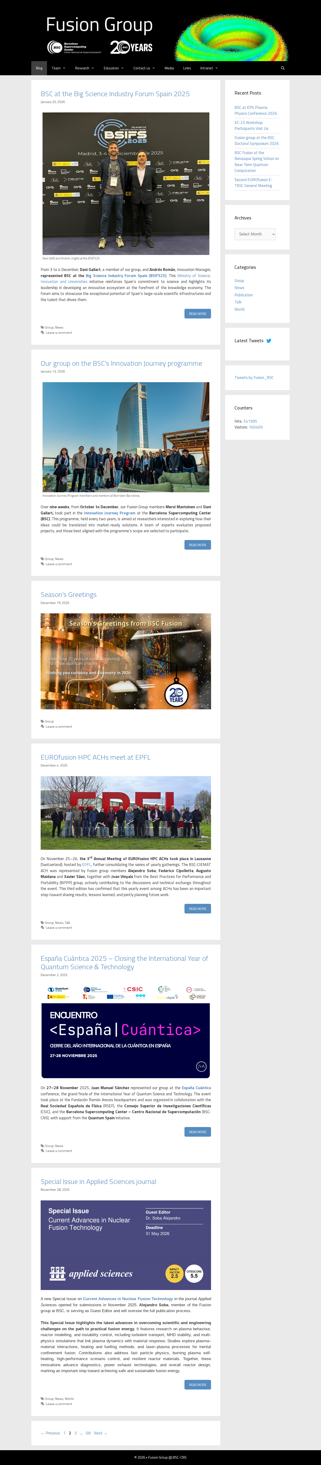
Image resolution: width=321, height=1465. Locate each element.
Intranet (206, 68)
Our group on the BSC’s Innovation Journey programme (121, 363)
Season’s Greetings (69, 594)
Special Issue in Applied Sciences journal (98, 1181)
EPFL (86, 865)
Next (100, 1433)
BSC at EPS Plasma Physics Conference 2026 (256, 110)
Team (56, 68)
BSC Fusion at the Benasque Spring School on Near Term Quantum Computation (257, 162)
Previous (50, 1433)
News (59, 327)
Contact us (141, 68)
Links (187, 68)
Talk (67, 922)
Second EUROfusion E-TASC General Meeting (254, 183)
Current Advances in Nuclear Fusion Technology (128, 1299)
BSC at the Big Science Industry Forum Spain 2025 (115, 93)
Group (49, 327)
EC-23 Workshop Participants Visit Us (251, 125)
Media (169, 68)
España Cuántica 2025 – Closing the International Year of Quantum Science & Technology (124, 962)
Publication (244, 295)
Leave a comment (59, 332)
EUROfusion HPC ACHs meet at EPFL (96, 757)
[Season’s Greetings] (126, 708)
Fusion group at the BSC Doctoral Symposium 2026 (257, 141)
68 (89, 1433)
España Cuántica (196, 1088)
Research (82, 68)
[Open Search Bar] (283, 68)
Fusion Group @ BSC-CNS (167, 1457)
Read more (197, 313)
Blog (39, 68)
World (69, 1398)
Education (111, 68)
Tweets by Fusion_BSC (254, 377)
